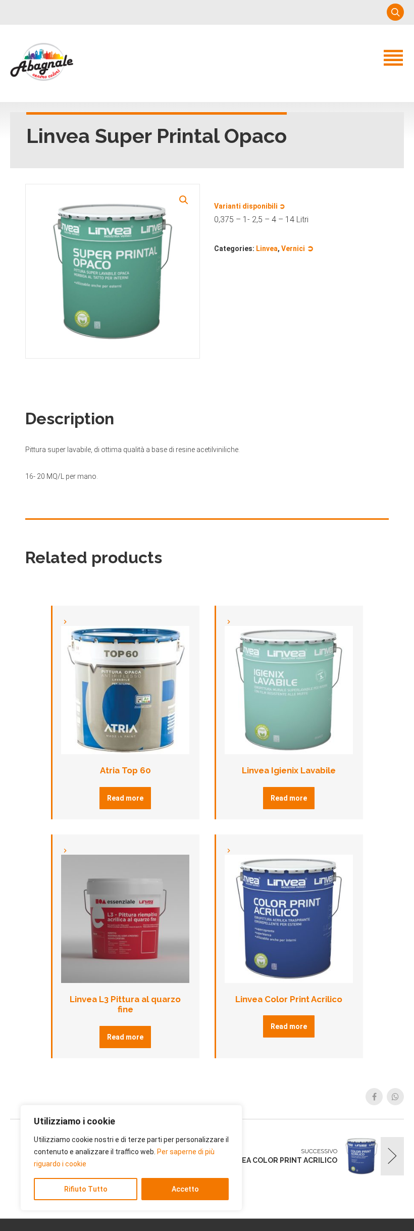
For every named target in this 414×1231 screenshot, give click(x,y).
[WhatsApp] (395, 1096)
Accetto (185, 1189)
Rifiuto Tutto (86, 1189)
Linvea (267, 248)
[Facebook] (374, 1096)
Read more (125, 798)
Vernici (293, 248)
